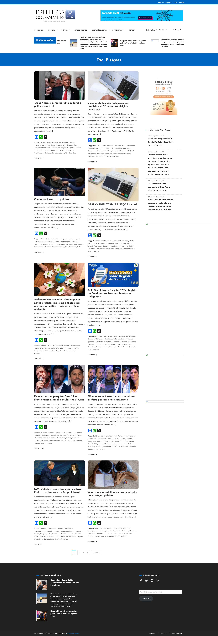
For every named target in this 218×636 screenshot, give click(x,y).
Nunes (68, 438)
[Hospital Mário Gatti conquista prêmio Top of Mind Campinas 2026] (42, 615)
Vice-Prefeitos (70, 153)
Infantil (113, 533)
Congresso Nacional (42, 148)
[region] (188, 616)
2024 (104, 146)
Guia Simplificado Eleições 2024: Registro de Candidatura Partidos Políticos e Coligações (112, 293)
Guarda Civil (92, 444)
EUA (42, 150)
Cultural (54, 148)
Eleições (70, 148)
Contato (168, 2)
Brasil (120, 528)
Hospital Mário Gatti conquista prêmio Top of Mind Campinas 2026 (123, 43)
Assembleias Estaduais (49, 142)
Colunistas (117, 30)
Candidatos (77, 432)
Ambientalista (46, 345)
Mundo (47, 150)
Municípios (38, 30)
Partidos (120, 344)
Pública (99, 446)
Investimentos (81, 30)
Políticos (127, 344)
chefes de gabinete (68, 145)
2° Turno (97, 146)
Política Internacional (57, 536)
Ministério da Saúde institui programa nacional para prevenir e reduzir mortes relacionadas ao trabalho (165, 43)
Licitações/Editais (99, 30)
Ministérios (92, 154)
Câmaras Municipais (42, 145)
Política (64, 30)
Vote (79, 247)
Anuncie (161, 2)
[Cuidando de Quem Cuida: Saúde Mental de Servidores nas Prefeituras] (42, 584)
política (37, 440)
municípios (130, 533)
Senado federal (58, 153)
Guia (104, 344)
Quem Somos (179, 2)
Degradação (65, 242)
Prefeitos (62, 150)
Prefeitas (91, 446)
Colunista (101, 243)
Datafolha (70, 435)
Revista (132, 30)
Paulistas (100, 154)
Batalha (73, 142)
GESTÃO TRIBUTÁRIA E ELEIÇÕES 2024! (112, 204)
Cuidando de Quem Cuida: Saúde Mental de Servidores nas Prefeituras (161, 141)
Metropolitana (118, 444)
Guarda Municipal (104, 444)
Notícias (52, 30)
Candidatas (55, 145)
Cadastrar (146, 598)
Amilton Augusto (100, 336)
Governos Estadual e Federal (123, 151)
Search (175, 30)
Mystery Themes (73, 633)
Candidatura (119, 339)
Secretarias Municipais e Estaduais (109, 249)
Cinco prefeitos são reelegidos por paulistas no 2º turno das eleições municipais (108, 106)
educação (62, 148)
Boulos (69, 432)
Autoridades (63, 142)
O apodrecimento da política (51, 199)
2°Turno (44, 432)
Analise (43, 528)
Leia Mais (38, 158)
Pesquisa (75, 438)
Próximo (96, 552)
